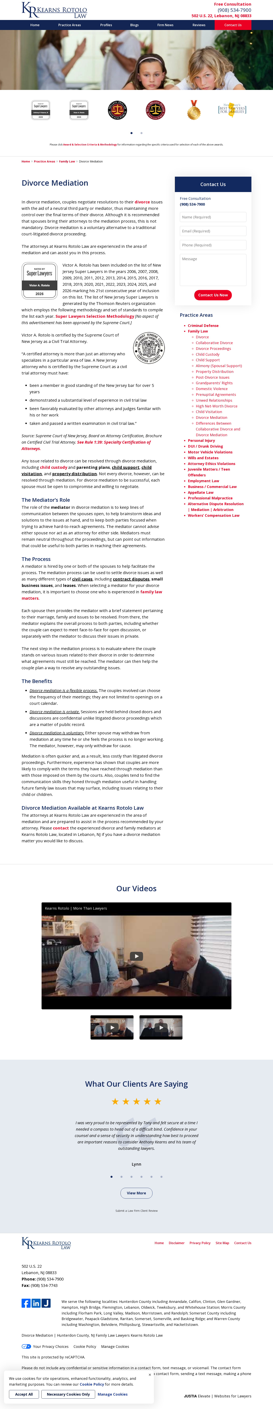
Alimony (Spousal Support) (219, 365)
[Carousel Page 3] (131, 1177)
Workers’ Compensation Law (213, 515)
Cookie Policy (85, 1346)
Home (35, 25)
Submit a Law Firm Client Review (137, 1211)
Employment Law (203, 480)
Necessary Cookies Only (68, 1394)
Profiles (106, 25)
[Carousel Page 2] (141, 133)
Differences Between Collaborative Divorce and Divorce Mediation (218, 429)
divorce (142, 202)
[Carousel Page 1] (112, 1177)
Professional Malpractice (210, 498)
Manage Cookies (115, 1346)
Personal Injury (201, 440)
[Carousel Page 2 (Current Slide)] (122, 1177)
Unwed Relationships (214, 400)
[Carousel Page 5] (151, 1177)
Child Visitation (209, 411)
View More (136, 1193)
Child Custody (207, 354)
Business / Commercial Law (212, 486)
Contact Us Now (213, 295)
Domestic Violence (212, 388)
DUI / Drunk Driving (205, 446)
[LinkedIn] (36, 1303)
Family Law (67, 161)
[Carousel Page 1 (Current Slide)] (131, 133)
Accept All (24, 1394)
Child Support (208, 359)
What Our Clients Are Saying (136, 1083)
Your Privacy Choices (51, 1346)
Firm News (165, 25)
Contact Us (233, 25)
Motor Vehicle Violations (210, 452)
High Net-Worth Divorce (216, 406)
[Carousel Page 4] (141, 1177)
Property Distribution (214, 371)
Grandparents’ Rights (214, 382)
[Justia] (46, 1303)
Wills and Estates (203, 457)
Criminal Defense (203, 325)
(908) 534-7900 (234, 10)
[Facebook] (26, 1303)
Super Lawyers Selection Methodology (95, 316)
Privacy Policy (200, 1243)
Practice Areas (69, 25)
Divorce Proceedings (213, 348)
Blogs (134, 25)
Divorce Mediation (211, 417)
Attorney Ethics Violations (211, 463)
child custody (53, 467)
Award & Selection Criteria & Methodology (90, 144)
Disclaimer (177, 1243)
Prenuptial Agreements (216, 394)
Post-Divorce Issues (212, 377)
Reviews (199, 25)
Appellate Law (200, 492)
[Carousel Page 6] (161, 1177)
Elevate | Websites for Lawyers (217, 1396)
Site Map (222, 1243)
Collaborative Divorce (214, 342)
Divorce (202, 337)
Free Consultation (232, 4)
